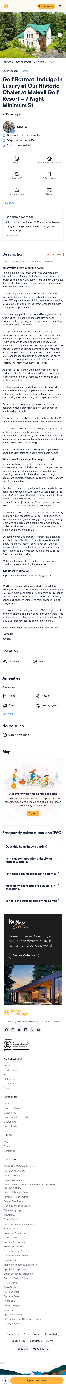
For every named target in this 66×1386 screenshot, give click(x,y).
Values (7, 1103)
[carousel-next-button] (60, 35)
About (7, 1065)
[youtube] (38, 1029)
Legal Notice (35, 1341)
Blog (6, 1074)
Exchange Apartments (15, 1233)
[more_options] (5, 1380)
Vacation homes (12, 1237)
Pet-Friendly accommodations (19, 1224)
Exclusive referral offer (15, 1171)
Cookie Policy (18, 1341)
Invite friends (10, 1126)
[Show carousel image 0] (33, 35)
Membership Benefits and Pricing (21, 1264)
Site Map (50, 1341)
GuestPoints (10, 1112)
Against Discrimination (15, 1201)
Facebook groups (13, 1210)
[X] (32, 1029)
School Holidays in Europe (17, 1192)
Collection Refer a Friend (16, 1255)
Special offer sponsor (14, 1242)
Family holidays (11, 1305)
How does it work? (13, 1108)
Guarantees (10, 1122)
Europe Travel (11, 1228)
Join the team (10, 1070)
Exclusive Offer (11, 1292)
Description (23, 62)
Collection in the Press (15, 1251)
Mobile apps (10, 1079)
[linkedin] (25, 1029)
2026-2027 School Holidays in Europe (23, 1319)
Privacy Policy (52, 1334)
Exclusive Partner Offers (16, 1278)
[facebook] (6, 1029)
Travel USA (9, 1215)
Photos (8, 62)
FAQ (6, 1142)
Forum (7, 1146)
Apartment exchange (14, 1314)
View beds (8, 202)
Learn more (12, 235)
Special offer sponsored (16, 1269)
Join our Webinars (13, 1180)
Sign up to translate (54, 254)
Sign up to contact (36, 1380)
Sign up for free (46, 6)
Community (10, 1083)
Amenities (40, 62)
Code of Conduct (32, 1334)
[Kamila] (8, 127)
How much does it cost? (16, 1117)
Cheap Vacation (12, 1219)
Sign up (33, 813)
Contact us (9, 1151)
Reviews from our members (18, 1197)
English (48, 261)
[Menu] (59, 6)
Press (6, 1088)
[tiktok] (19, 1029)
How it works (10, 1283)
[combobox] (22, 1349)
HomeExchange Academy (17, 1206)
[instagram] (12, 1029)
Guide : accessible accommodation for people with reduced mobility (30, 1186)
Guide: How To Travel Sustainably (20, 1166)
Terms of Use (13, 1334)
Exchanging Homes (14, 1246)
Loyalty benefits (12, 1323)
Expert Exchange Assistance (18, 1273)
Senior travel (10, 1310)
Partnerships (10, 1301)
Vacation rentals (12, 1175)
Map (51, 62)
